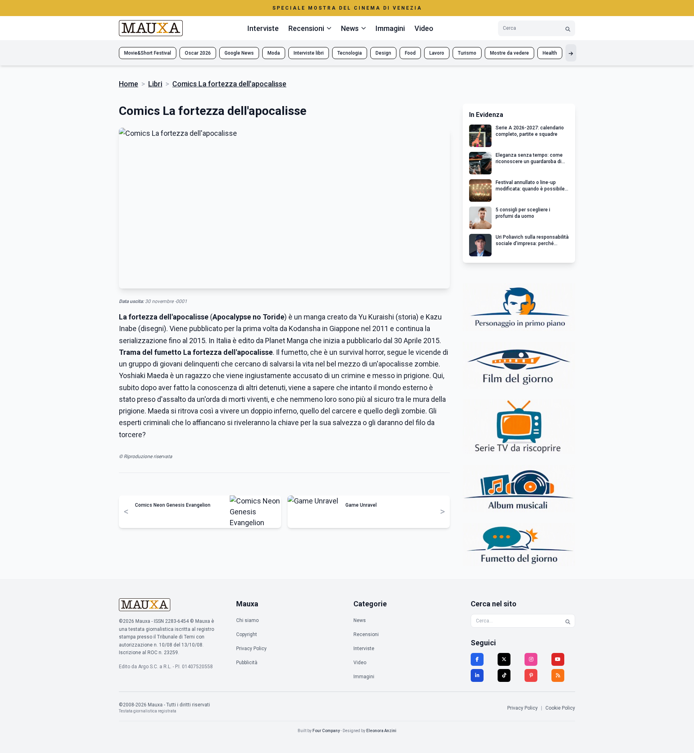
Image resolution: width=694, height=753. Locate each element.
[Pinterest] (531, 675)
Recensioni (366, 634)
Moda (273, 53)
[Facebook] (477, 659)
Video (423, 28)
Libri (155, 84)
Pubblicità (246, 662)
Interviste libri (309, 53)
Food (410, 53)
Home (128, 84)
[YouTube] (557, 659)
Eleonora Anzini (381, 730)
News (359, 620)
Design (383, 53)
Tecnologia (349, 53)
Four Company (326, 730)
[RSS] (557, 675)
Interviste (263, 28)
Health (550, 53)
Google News (239, 53)
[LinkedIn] (477, 675)
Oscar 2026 (198, 53)
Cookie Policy (560, 708)
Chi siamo (247, 620)
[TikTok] (504, 675)
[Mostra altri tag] (570, 52)
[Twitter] (504, 659)
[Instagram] (531, 659)
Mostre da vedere (509, 53)
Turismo (467, 53)
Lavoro (436, 53)
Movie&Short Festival (147, 53)
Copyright (246, 634)
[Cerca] (567, 28)
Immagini (390, 28)
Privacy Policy (251, 648)
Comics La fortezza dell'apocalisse (229, 84)
